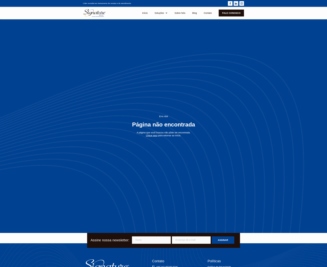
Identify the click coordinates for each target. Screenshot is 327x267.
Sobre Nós (179, 13)
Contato (208, 13)
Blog (194, 13)
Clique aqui (151, 135)
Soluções (159, 13)
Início (145, 13)
